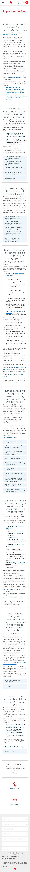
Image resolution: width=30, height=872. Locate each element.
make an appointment (14, 77)
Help (23, 2)
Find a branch (15, 804)
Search (19, 2)
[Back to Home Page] (11, 2)
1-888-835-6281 (14, 788)
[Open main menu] (3, 2)
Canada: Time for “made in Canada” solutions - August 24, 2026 (15, 92)
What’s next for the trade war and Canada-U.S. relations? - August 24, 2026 (16, 97)
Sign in (26, 2)
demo (11, 597)
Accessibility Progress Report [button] (9, 858)
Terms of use (5, 856)
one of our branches (9, 589)
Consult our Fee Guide (9, 437)
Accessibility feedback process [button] (9, 860)
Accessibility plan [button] (15, 856)
